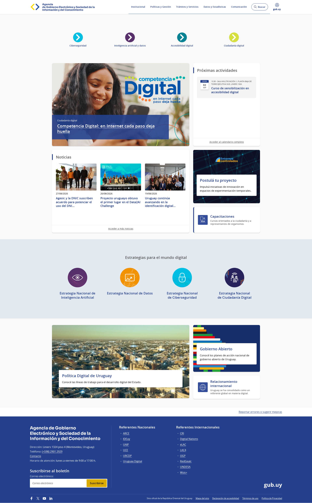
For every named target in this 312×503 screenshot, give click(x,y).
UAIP (126, 444)
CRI (182, 433)
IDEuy (126, 439)
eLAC (183, 444)
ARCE (126, 433)
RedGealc (186, 461)
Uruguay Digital (132, 461)
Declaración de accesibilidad (225, 498)
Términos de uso (250, 498)
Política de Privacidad (272, 498)
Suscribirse (97, 483)
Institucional (138, 6)
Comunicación (239, 6)
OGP (183, 456)
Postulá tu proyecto (218, 180)
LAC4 (183, 450)
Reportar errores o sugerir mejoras (260, 412)
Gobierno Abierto (216, 348)
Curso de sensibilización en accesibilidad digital (230, 90)
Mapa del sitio (202, 498)
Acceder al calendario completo (226, 141)
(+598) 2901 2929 (52, 451)
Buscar (259, 7)
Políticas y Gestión (160, 6)
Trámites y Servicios (187, 6)
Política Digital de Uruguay (87, 375)
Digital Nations (189, 439)
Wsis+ (183, 472)
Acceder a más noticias (120, 228)
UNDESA (185, 467)
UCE (125, 450)
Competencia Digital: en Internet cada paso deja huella (106, 128)
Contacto (35, 456)
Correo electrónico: (42, 476)
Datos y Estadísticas (215, 6)
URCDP (127, 456)
